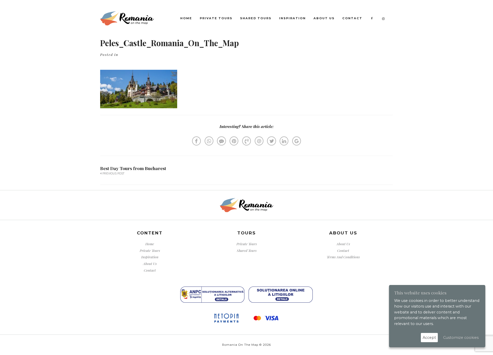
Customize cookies (461, 337)
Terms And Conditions (343, 256)
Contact (352, 18)
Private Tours (216, 18)
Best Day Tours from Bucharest (133, 168)
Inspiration (292, 18)
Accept (429, 337)
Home (186, 18)
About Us (324, 18)
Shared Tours (255, 18)
